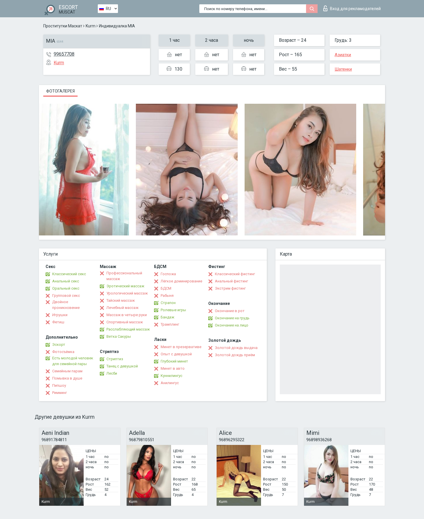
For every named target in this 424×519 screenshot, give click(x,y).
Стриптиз (114, 359)
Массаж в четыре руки (126, 315)
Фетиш (58, 322)
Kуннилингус (171, 375)
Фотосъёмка (63, 352)
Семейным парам (67, 371)
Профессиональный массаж (124, 276)
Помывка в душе (67, 378)
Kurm (90, 26)
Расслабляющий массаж (128, 329)
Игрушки (59, 315)
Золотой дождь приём (235, 355)
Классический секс (69, 274)
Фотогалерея (60, 91)
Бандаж (167, 317)
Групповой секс (66, 295)
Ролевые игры (173, 310)
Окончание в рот (230, 311)
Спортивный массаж (124, 322)
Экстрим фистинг (230, 288)
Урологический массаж (127, 293)
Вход (355, 8)
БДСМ (166, 288)
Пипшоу (59, 385)
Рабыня (167, 295)
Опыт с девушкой (176, 354)
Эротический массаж (125, 286)
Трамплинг (170, 324)
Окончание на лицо (231, 325)
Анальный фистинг (231, 281)
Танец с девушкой (122, 366)
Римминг (59, 392)
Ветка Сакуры (118, 336)
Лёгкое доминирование (181, 281)
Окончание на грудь (232, 318)
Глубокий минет (174, 361)
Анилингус (170, 383)
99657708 (64, 54)
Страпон (168, 303)
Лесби (111, 373)
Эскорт (58, 344)
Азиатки (343, 54)
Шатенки (343, 69)
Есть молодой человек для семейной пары (72, 361)
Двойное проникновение (66, 305)
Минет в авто (173, 368)
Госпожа (168, 274)
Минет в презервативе (181, 347)
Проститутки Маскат (62, 26)
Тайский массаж (120, 300)
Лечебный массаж (122, 307)
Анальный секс (65, 281)
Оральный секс (65, 288)
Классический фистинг (235, 274)
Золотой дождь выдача (236, 348)
